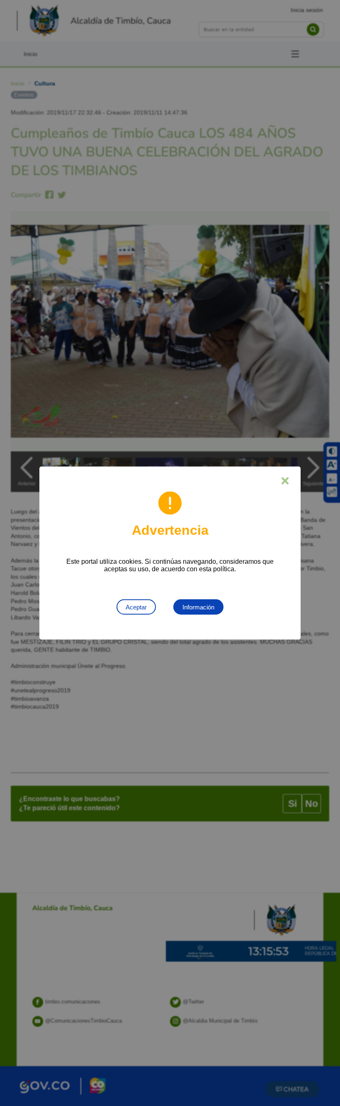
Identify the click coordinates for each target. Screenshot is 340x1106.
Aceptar (136, 607)
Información (198, 607)
